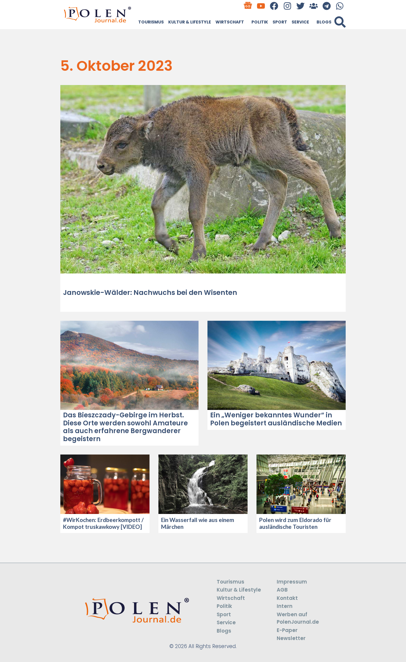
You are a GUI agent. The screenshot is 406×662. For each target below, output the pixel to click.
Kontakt (287, 598)
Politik (259, 22)
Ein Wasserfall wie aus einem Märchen (197, 523)
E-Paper (287, 630)
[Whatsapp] (340, 6)
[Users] (313, 6)
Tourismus (151, 22)
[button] (340, 22)
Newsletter (291, 638)
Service (300, 22)
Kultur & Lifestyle (189, 22)
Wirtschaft (229, 22)
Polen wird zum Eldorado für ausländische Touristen (295, 523)
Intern (284, 606)
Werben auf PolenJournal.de (298, 618)
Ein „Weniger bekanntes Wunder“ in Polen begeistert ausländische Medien (276, 419)
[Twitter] (300, 6)
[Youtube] (261, 6)
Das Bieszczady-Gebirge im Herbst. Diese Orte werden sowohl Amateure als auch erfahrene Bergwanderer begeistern (125, 427)
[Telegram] (327, 6)
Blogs (324, 22)
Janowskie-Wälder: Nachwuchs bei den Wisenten (150, 292)
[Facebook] (274, 6)
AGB (282, 589)
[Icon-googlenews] (248, 6)
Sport (280, 22)
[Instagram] (287, 6)
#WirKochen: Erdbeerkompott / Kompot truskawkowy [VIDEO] (103, 523)
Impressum (292, 581)
